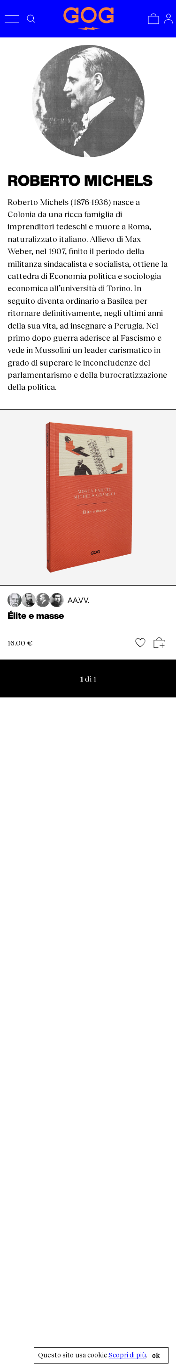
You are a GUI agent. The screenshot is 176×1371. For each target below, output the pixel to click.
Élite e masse (36, 615)
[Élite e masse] (88, 498)
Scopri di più (127, 1355)
